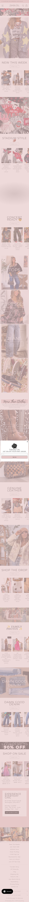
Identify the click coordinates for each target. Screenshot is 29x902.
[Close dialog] (27, 442)
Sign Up (14, 457)
